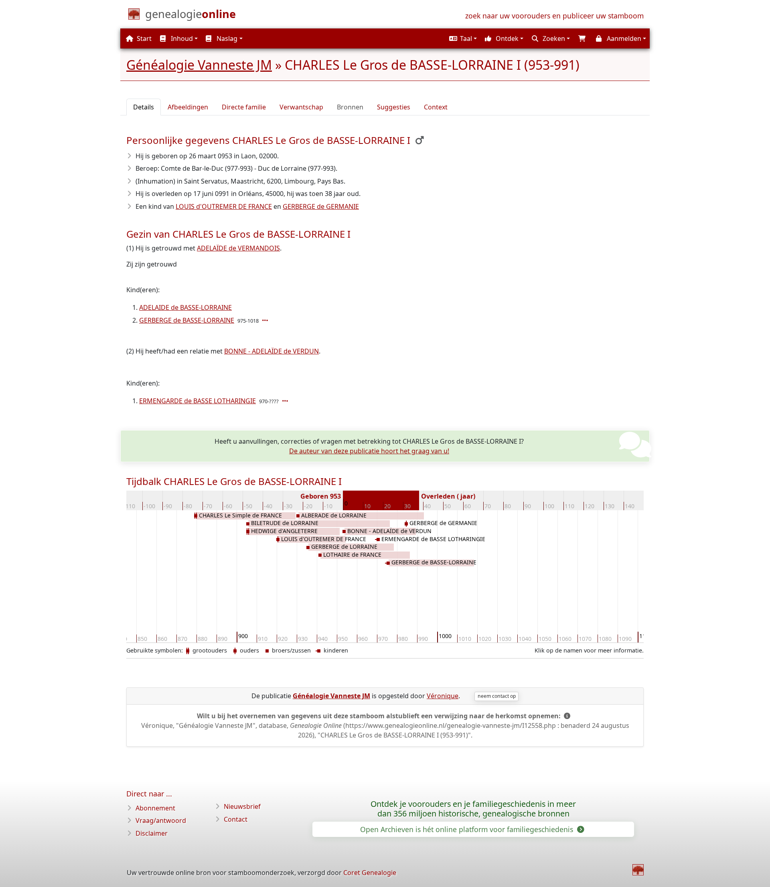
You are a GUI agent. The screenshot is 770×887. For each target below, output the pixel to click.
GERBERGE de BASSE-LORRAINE (186, 320)
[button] (462, 38)
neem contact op (497, 696)
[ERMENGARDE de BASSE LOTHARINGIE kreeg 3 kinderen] (286, 400)
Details (143, 107)
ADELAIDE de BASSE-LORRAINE (185, 307)
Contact (235, 819)
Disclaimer (152, 833)
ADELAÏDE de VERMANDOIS (238, 248)
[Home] (638, 869)
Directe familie (244, 107)
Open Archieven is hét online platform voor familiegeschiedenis (467, 829)
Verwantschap (301, 107)
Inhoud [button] (181, 38)
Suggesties (393, 107)
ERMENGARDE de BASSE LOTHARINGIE (197, 400)
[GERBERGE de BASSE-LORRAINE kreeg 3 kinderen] (266, 320)
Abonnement (155, 808)
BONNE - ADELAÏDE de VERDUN (271, 351)
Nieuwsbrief (242, 806)
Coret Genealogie (369, 872)
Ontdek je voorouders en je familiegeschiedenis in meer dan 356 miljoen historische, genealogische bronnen (473, 808)
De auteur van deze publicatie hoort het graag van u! (369, 451)
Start (143, 38)
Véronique (442, 695)
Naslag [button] (226, 38)
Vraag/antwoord (161, 820)
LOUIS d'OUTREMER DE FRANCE (224, 206)
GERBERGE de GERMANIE (321, 206)
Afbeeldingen (188, 107)
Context (436, 107)
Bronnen (350, 107)
